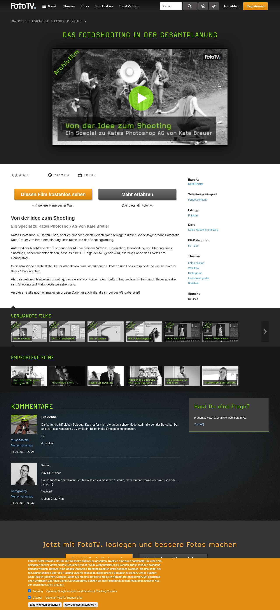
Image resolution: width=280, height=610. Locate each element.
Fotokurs (193, 215)
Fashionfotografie (68, 21)
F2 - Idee (193, 245)
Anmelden (231, 6)
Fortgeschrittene (197, 199)
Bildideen (194, 283)
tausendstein (20, 440)
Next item (265, 331)
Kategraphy (19, 491)
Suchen (190, 6)
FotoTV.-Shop (129, 6)
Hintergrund (195, 273)
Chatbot (37, 597)
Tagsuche (214, 6)
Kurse (84, 6)
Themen (69, 6)
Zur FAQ (199, 424)
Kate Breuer (195, 183)
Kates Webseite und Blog (203, 229)
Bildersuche (203, 6)
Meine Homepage (22, 445)
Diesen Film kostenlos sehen (53, 194)
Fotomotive (40, 21)
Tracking (38, 591)
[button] (140, 98)
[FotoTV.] (23, 6)
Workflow (193, 268)
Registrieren (256, 6)
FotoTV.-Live (104, 6)
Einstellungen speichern (45, 604)
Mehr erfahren (137, 194)
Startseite (19, 21)
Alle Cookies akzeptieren (80, 604)
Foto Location (196, 263)
